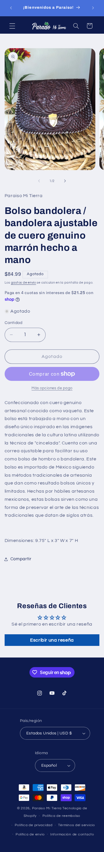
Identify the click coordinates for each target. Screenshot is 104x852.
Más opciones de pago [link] (52, 388)
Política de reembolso (61, 815)
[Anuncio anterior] (11, 7)
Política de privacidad (34, 825)
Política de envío (30, 834)
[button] (12, 26)
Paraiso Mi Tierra (47, 808)
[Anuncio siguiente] (93, 7)
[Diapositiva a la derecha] (65, 180)
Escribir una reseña (52, 640)
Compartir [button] (20, 559)
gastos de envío (23, 282)
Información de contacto (72, 834)
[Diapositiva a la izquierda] (39, 180)
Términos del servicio (76, 825)
